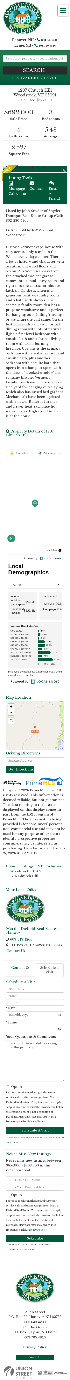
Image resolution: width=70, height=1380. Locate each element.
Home (11, 866)
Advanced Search (37, 78)
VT (40, 866)
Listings (26, 866)
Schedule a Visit (49, 970)
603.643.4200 (49, 40)
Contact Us (16, 951)
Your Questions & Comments (31, 1037)
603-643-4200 (21, 939)
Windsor (54, 866)
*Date (11, 1008)
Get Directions (20, 769)
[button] (35, 70)
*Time (11, 1022)
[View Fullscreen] (11, 721)
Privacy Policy (36, 1121)
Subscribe (35, 1238)
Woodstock (19, 871)
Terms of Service (13, 1142)
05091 (38, 871)
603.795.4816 (47, 45)
